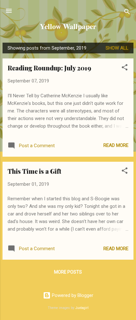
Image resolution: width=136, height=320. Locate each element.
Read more (115, 145)
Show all (117, 48)
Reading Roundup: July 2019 (49, 67)
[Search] (127, 12)
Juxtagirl (82, 308)
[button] (124, 68)
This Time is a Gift (34, 171)
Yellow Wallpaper (68, 26)
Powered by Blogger (72, 295)
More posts (68, 272)
